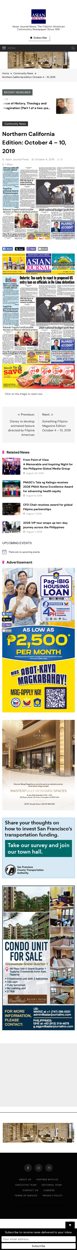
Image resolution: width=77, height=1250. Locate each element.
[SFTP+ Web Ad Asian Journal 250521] (38, 877)
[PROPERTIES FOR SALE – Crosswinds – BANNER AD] (38, 1029)
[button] (8, 637)
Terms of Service (26, 1195)
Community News (15, 123)
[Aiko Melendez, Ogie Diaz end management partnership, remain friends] (47, 106)
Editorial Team (52, 1184)
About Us (25, 1179)
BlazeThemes (59, 1205)
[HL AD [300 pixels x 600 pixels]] (38, 711)
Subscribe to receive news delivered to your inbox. (38, 1232)
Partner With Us (47, 1179)
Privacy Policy (53, 1195)
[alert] (38, 552)
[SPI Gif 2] (38, 68)
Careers (49, 1190)
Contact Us (30, 1190)
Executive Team (26, 1184)
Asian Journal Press (17, 159)
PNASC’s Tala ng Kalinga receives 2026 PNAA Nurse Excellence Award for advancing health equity (48, 487)
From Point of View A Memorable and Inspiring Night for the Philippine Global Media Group (48, 464)
